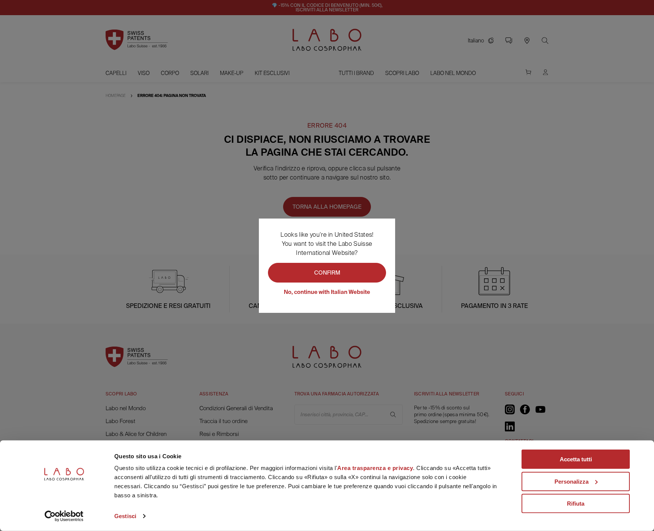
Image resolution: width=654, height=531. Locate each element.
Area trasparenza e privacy (375, 468)
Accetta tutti (576, 459)
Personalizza (571, 481)
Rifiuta (575, 503)
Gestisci (125, 516)
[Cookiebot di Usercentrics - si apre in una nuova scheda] (64, 516)
